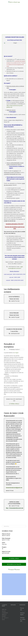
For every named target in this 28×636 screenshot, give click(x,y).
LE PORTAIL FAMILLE (14, 403)
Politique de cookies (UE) (22, 619)
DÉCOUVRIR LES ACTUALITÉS (14, 564)
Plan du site (22, 609)
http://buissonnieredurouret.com (14, 508)
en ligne (16, 352)
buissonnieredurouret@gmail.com (14, 487)
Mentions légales (22, 613)
